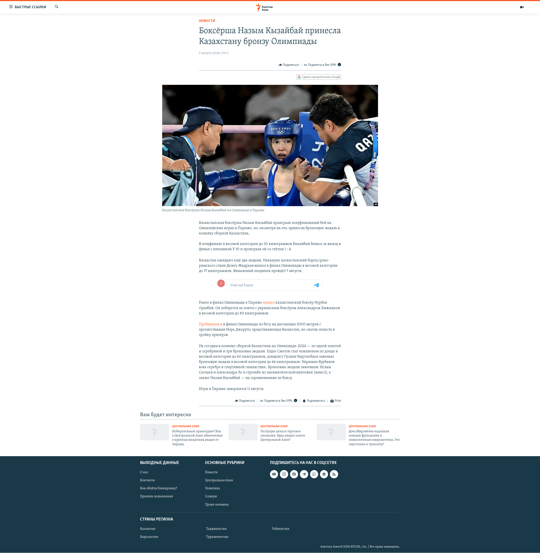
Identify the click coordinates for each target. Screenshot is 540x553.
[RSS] (334, 474)
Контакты (147, 480)
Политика (212, 488)
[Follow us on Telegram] (304, 474)
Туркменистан (217, 537)
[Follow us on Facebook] (294, 474)
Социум (211, 496)
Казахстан (147, 529)
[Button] (289, 65)
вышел (269, 303)
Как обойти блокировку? (158, 488)
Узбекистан (280, 529)
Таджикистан (216, 529)
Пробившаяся (210, 324)
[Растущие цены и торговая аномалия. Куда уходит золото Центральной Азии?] (243, 432)
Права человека (217, 504)
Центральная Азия (185, 426)
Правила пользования (156, 496)
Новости (207, 21)
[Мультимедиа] (522, 7)
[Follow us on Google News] (324, 474)
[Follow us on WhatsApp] (314, 474)
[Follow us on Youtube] (274, 474)
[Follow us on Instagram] (284, 474)
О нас (144, 472)
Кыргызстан (149, 537)
